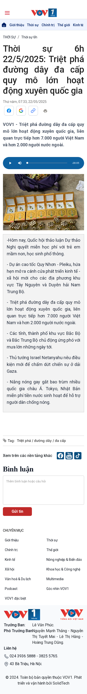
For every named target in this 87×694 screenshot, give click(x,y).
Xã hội (9, 569)
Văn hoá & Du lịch (18, 579)
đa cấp (60, 440)
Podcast (11, 589)
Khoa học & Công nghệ (63, 569)
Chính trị (48, 25)
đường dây (43, 440)
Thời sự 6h (29, 37)
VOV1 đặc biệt (15, 598)
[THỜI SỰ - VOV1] (43, 12)
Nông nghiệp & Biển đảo (64, 560)
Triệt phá (24, 440)
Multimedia (55, 579)
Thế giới (64, 25)
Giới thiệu (16, 25)
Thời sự (33, 25)
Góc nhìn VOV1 (57, 589)
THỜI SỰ (9, 37)
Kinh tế (78, 25)
